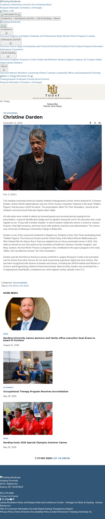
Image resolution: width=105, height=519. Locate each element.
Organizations (7, 63)
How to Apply (16, 46)
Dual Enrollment (62, 46)
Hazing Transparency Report (59, 509)
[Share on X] (95, 123)
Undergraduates (8, 79)
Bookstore (12, 502)
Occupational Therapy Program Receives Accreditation (35, 391)
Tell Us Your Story (52, 106)
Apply (39, 8)
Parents (30, 79)
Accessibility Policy (40, 512)
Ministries (22, 73)
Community (33, 73)
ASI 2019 (24, 286)
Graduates (21, 79)
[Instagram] (6, 499)
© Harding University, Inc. (80, 512)
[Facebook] (0, 499)
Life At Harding (44, 18)
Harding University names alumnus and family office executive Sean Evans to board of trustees (49, 339)
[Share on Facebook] (90, 123)
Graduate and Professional (43, 36)
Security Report (36, 509)
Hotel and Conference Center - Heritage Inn (56, 502)
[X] (3, 499)
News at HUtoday (26, 502)
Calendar (51, 73)
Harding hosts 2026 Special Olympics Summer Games (35, 442)
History (42, 73)
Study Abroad (63, 36)
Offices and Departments (80, 73)
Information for (11, 14)
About (48, 4)
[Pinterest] (13, 499)
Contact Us (5, 496)
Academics (5, 4)
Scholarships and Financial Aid (38, 46)
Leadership (61, 73)
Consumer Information (18, 509)
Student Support (65, 59)
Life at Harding (38, 4)
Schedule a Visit (28, 8)
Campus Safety (94, 59)
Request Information (10, 8)
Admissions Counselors (11, 49)
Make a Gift (8, 11)
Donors (45, 79)
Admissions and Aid (20, 4)
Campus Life (80, 59)
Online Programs (78, 36)
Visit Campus (76, 46)
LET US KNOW (61, 458)
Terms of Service (22, 512)
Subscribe (52, 104)
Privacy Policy (7, 512)
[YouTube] (11, 499)
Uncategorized (10, 113)
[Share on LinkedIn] (100, 123)
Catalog (91, 36)
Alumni (38, 79)
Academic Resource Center (23, 59)
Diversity (96, 73)
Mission (13, 73)
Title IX (3, 509)
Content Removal (58, 512)
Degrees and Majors (19, 36)
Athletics (18, 63)
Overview (4, 36)
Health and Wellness (47, 59)
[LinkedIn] (8, 499)
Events (14, 496)
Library (3, 502)
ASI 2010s (13, 286)
